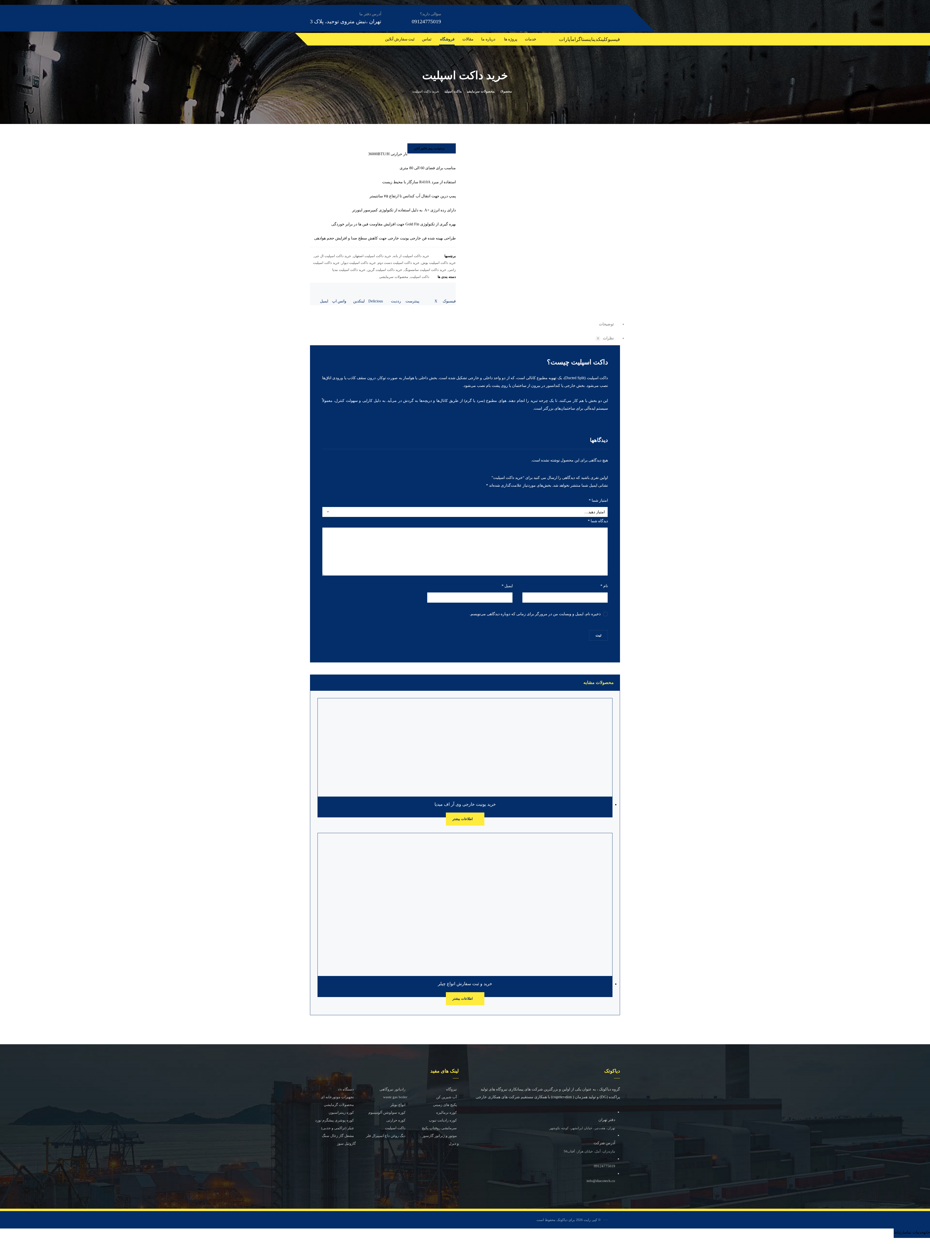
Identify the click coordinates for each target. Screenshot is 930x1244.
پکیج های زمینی (445, 1105)
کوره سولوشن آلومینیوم (386, 1112)
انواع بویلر (397, 1105)
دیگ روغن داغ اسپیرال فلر (385, 1136)
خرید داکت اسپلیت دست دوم (398, 263)
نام (604, 586)
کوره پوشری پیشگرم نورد (334, 1120)
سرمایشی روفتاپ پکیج (439, 1128)
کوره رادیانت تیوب (443, 1120)
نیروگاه (451, 1089)
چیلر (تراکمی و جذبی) (337, 1128)
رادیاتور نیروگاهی (392, 1089)
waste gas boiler (395, 1097)
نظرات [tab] (605, 338)
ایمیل (507, 586)
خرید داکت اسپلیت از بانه (411, 256)
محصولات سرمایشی (393, 277)
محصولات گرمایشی (339, 1105)
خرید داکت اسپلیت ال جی (332, 256)
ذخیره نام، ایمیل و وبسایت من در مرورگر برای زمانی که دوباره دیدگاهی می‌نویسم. (535, 614)
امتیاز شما (598, 500)
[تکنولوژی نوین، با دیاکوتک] (593, 18)
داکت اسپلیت (419, 277)
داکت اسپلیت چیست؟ (577, 362)
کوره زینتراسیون (341, 1112)
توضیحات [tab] (606, 324)
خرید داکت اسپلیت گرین (384, 270)
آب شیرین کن (446, 1097)
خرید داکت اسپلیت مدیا (348, 270)
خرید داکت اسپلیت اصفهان (372, 256)
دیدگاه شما (598, 521)
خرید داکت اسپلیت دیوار (358, 263)
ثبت (598, 635)
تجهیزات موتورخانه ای (337, 1097)
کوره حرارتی (395, 1120)
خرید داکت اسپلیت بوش (438, 263)
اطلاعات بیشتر (462, 819)
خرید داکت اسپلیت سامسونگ (425, 270)
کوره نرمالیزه (446, 1112)
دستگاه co (346, 1089)
